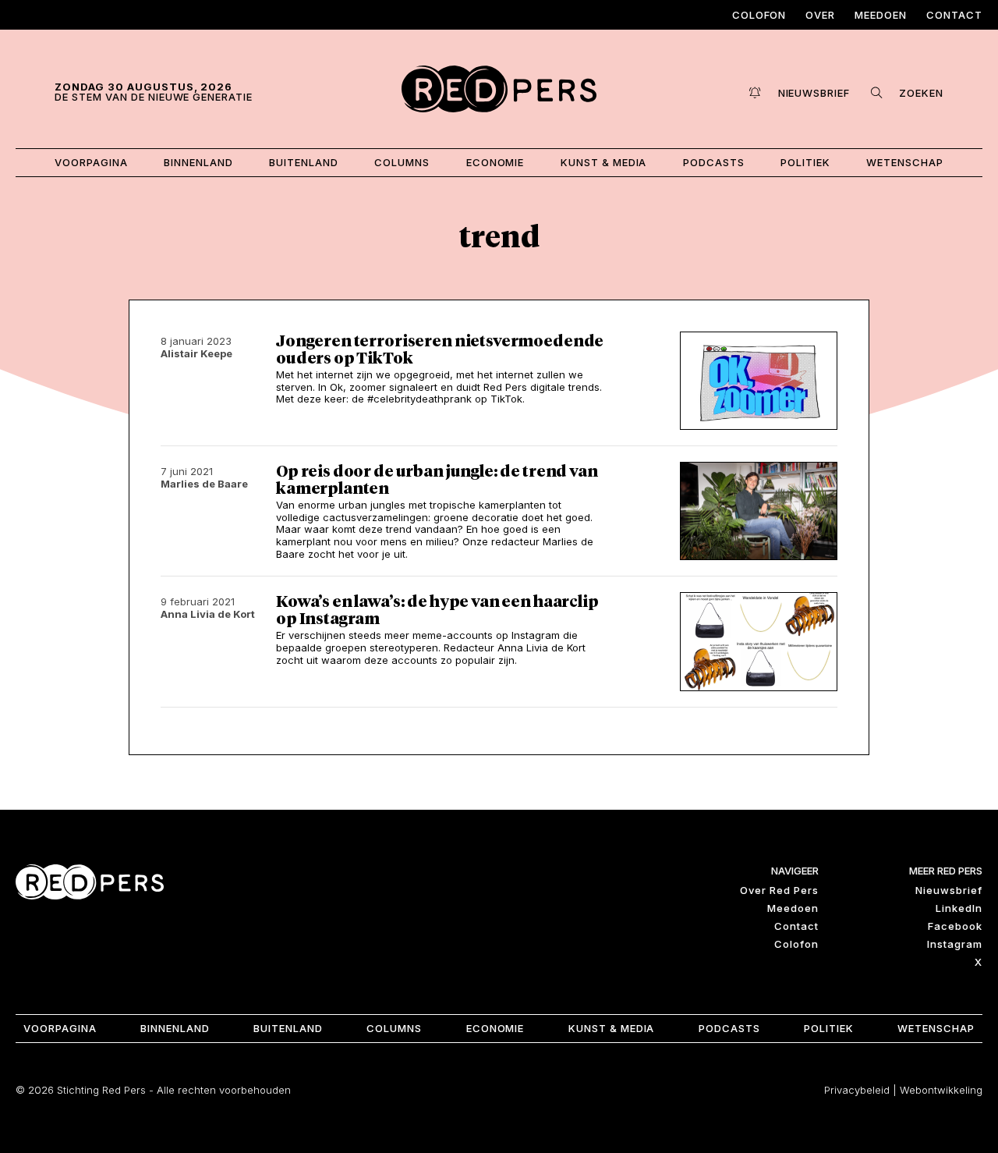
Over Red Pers (779, 890)
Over (820, 15)
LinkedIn (959, 908)
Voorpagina (91, 162)
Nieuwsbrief (948, 890)
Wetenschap (904, 162)
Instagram (954, 944)
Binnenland (198, 162)
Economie (495, 162)
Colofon (759, 15)
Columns (402, 162)
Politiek (805, 162)
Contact (954, 15)
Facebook (955, 926)
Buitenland (303, 162)
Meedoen (881, 15)
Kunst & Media (604, 162)
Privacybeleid (857, 1090)
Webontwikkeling (941, 1090)
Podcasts (714, 162)
